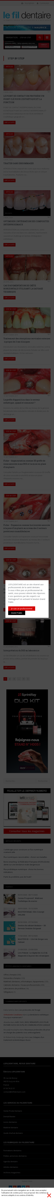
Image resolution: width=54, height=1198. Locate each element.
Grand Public (16, 613)
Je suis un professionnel (21, 608)
